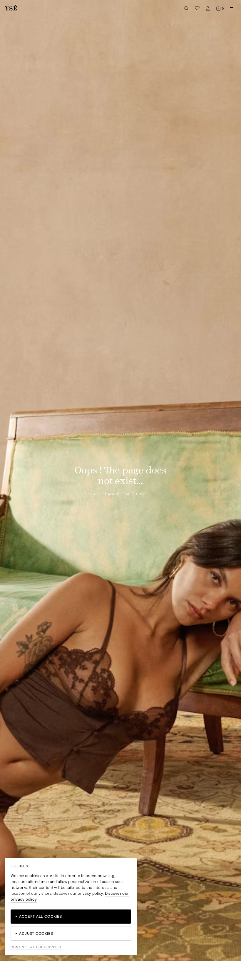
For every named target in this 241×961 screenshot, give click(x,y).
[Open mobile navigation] (231, 8)
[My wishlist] (197, 8)
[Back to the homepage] (11, 8)
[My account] (207, 8)
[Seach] (186, 8)
